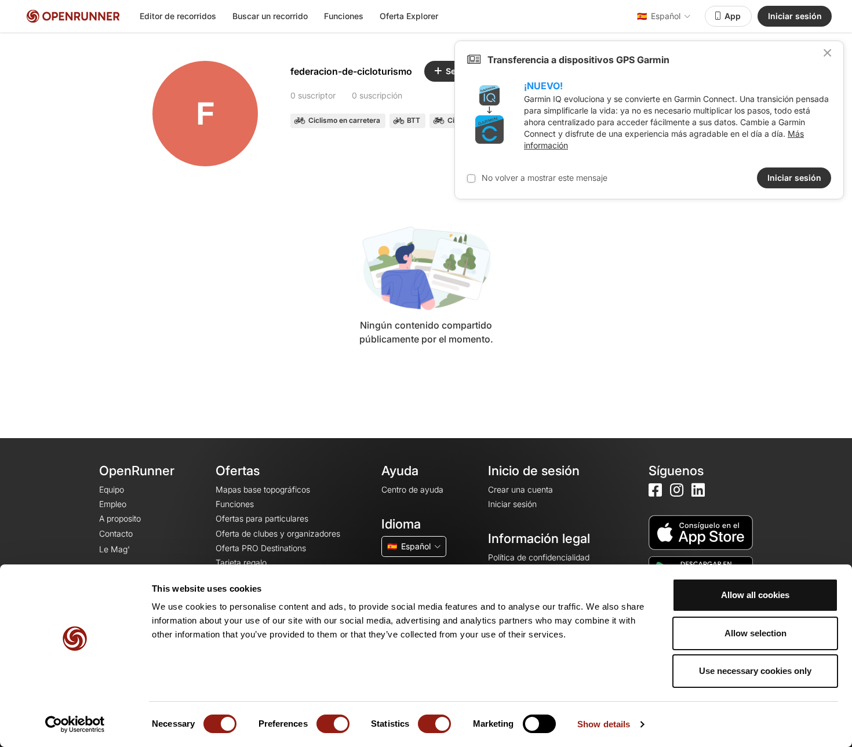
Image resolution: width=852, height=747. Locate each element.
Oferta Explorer (409, 16)
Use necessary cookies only (755, 671)
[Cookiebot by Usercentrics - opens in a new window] (75, 724)
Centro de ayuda (412, 489)
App (732, 16)
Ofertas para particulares (262, 518)
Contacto (116, 533)
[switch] (332, 724)
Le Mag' (114, 549)
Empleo (112, 504)
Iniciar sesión (795, 16)
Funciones (343, 16)
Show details (603, 724)
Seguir (459, 71)
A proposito (120, 518)
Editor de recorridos (178, 16)
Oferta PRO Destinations (261, 548)
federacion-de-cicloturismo (351, 71)
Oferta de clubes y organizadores (278, 533)
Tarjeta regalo (241, 562)
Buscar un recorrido (270, 16)
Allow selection (755, 633)
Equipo (111, 489)
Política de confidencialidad (538, 557)
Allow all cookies (755, 595)
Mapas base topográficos (263, 489)
